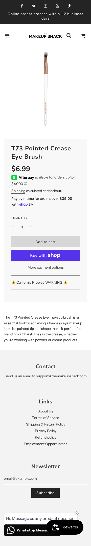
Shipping (18, 191)
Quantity (19, 218)
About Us (45, 411)
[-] (13, 227)
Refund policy (45, 437)
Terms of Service (45, 417)
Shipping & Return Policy (45, 424)
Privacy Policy (45, 431)
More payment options (46, 267)
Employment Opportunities (45, 444)
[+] (31, 227)
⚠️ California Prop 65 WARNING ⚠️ (39, 282)
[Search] (68, 35)
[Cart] (83, 35)
